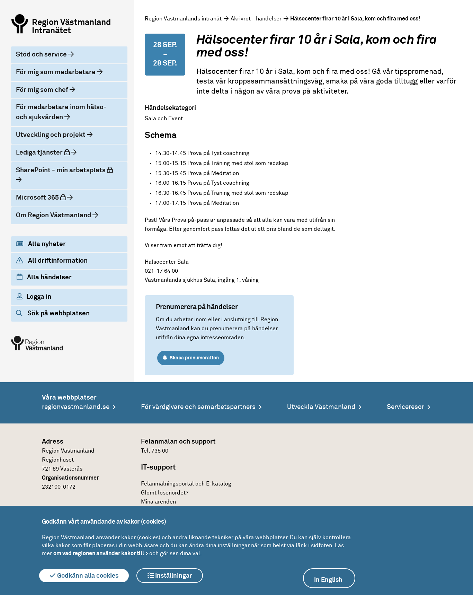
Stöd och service (42, 54)
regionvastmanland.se (75, 407)
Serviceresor (405, 407)
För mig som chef (43, 90)
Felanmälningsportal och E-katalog (186, 484)
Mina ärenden (158, 502)
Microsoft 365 (47, 197)
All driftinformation (57, 260)
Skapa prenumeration (194, 358)
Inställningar (173, 576)
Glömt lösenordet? (164, 493)
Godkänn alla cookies (87, 576)
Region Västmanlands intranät (183, 18)
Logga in (38, 297)
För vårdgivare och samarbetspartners (198, 407)
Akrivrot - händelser (256, 18)
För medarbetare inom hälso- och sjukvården (61, 112)
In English (328, 580)
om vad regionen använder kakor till (98, 553)
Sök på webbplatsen (58, 313)
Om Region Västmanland (54, 215)
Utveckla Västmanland (321, 407)
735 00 (159, 451)
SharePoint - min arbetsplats (66, 170)
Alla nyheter (46, 244)
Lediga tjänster (48, 152)
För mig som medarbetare (56, 72)
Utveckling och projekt (51, 135)
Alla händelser (49, 277)
